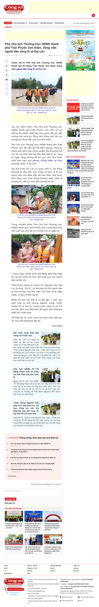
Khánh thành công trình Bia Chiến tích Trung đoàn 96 (13, 548)
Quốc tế (52, 570)
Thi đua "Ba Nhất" (21, 23)
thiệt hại (34, 133)
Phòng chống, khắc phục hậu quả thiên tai (38, 438)
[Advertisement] (40, 35)
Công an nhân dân (55, 565)
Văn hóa (75, 568)
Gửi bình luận (10, 499)
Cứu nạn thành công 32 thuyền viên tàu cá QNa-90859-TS (31, 444)
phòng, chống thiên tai (45, 160)
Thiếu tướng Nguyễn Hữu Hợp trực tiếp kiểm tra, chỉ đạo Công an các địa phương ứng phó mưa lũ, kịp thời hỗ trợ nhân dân (80, 146)
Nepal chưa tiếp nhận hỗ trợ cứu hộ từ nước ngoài (87, 231)
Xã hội (6, 568)
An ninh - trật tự (32, 565)
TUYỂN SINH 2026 (47, 23)
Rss (81, 600)
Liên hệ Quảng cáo (67, 600)
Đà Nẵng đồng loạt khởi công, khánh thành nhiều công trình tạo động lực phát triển (52, 527)
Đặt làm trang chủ (67, 597)
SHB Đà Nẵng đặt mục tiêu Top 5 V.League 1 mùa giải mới (87, 220)
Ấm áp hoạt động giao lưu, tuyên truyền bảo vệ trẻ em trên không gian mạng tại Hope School (80, 183)
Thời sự (8, 27)
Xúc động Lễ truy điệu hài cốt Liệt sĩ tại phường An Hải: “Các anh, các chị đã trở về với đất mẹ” (33, 550)
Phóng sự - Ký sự (32, 568)
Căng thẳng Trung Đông (34, 23)
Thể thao (76, 570)
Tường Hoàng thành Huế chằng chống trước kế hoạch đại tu (31, 469)
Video (28, 573)
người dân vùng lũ (25, 69)
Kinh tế (52, 568)
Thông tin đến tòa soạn (87, 597)
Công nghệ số (8, 573)
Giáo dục (29, 570)
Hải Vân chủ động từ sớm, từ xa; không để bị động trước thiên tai (33, 458)
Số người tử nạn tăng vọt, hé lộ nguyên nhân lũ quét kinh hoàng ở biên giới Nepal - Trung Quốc (35, 451)
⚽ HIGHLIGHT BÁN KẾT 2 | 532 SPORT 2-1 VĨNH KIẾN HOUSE (87, 208)
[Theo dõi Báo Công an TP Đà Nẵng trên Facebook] (14, 589)
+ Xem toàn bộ (12, 476)
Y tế (5, 570)
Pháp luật (76, 565)
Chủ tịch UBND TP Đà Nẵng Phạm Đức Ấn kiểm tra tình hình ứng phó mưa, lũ (87, 131)
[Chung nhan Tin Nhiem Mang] (14, 594)
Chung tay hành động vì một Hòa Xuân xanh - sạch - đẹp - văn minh (13, 526)
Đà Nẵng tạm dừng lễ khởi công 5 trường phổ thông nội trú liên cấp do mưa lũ (87, 107)
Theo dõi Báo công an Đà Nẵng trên (41, 484)
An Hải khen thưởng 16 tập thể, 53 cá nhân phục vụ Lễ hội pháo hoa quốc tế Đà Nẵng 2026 (53, 550)
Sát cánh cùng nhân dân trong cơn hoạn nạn (87, 118)
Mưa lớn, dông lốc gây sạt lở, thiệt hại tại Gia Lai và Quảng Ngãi (32, 464)
